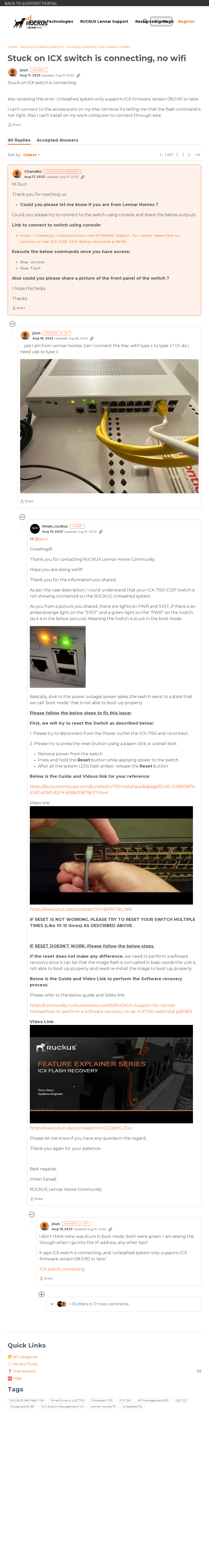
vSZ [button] (181, 1400)
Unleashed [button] (132, 1406)
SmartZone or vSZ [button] (67, 1400)
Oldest (30, 155)
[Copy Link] (78, 75)
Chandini (33, 171)
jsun (24, 70)
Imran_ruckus (55, 526)
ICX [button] (125, 1400)
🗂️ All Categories (22, 1357)
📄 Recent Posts (22, 1364)
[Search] (145, 21)
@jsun (41, 538)
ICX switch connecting (62, 1269)
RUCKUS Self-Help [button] (27, 1400)
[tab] (19, 140)
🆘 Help (14, 1378)
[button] (109, 426)
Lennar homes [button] (102, 1406)
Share (14, 125)
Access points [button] (22, 1406)
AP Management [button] (153, 1400)
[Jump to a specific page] (197, 155)
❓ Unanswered (104, 1371)
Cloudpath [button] (101, 1400)
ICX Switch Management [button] (62, 1406)
